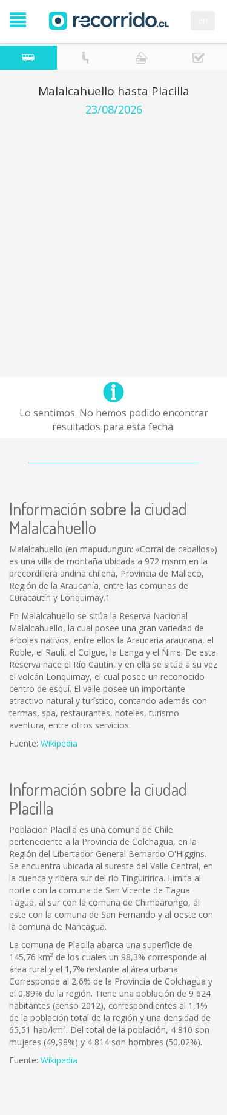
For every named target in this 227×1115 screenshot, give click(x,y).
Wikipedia (59, 743)
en (203, 20)
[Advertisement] (113, 236)
